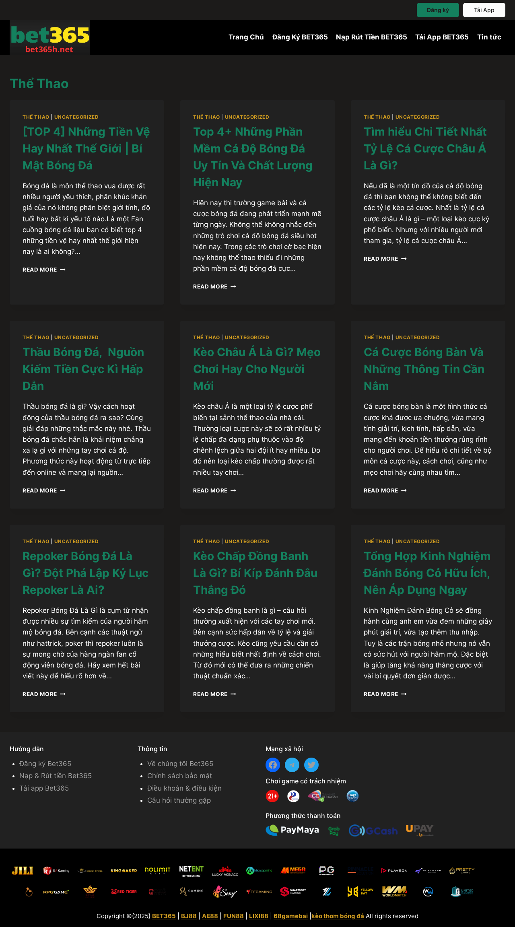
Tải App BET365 (442, 37)
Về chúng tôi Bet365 (180, 764)
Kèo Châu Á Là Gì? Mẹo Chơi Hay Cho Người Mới (257, 369)
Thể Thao (36, 117)
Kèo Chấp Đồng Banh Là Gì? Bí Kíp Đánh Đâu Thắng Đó (255, 573)
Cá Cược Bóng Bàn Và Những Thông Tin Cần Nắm (424, 369)
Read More (44, 269)
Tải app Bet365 (44, 788)
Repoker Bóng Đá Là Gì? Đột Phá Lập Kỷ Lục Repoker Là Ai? (85, 573)
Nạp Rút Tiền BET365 (371, 37)
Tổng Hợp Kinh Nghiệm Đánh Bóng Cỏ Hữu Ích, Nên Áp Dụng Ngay (427, 573)
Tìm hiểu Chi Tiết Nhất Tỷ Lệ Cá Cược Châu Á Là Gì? (425, 148)
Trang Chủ (246, 37)
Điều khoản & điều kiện (184, 788)
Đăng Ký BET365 (300, 37)
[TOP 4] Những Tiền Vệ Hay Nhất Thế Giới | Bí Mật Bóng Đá (86, 148)
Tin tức (489, 37)
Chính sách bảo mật (179, 776)
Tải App (484, 9)
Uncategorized (76, 117)
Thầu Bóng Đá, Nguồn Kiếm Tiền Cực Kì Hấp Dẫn (83, 369)
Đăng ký (438, 9)
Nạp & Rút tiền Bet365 (55, 776)
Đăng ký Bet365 (45, 764)
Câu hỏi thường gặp (179, 800)
